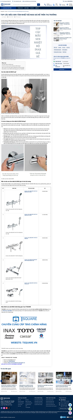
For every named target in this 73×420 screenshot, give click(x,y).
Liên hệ (36, 8)
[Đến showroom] (54, 65)
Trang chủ (20, 8)
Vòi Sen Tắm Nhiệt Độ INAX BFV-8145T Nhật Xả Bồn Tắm (31, 260)
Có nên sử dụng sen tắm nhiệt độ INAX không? (11, 65)
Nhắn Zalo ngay (58, 63)
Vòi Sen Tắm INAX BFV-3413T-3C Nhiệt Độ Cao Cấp (31, 215)
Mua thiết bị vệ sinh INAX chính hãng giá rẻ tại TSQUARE (13, 68)
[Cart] (62, 5)
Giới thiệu (26, 8)
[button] (1, 381)
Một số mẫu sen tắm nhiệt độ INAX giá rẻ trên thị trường (13, 67)
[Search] (38, 4)
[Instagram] (4, 408)
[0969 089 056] (54, 61)
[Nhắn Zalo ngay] (54, 63)
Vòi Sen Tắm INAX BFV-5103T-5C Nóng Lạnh (31, 283)
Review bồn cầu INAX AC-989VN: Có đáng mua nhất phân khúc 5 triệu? (65, 28)
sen (6, 23)
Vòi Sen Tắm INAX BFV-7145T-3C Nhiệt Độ (31, 238)
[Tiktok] (9, 408)
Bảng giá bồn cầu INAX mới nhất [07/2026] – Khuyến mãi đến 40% (65, 33)
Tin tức (32, 8)
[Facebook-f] (2, 408)
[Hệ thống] (67, 5)
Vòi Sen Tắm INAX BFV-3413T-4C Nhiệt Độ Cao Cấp (31, 191)
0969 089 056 (58, 61)
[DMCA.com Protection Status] (69, 417)
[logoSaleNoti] (63, 417)
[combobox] (24, 4)
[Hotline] (45, 5)
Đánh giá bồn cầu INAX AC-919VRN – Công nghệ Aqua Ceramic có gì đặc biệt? (65, 24)
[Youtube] (7, 408)
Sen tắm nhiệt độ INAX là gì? (7, 64)
